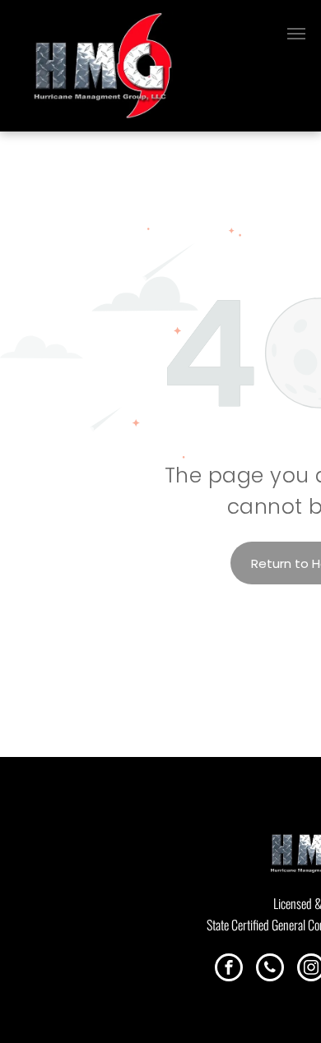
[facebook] (229, 969)
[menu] (296, 33)
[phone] (270, 969)
